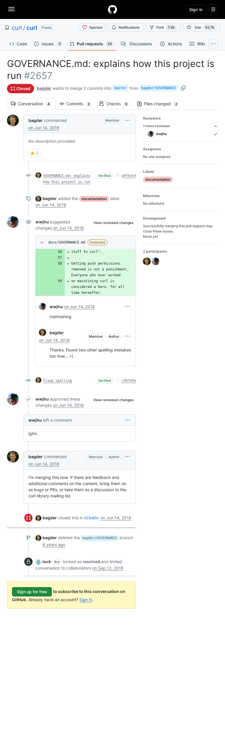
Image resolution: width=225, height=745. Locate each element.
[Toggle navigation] (11, 9)
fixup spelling (57, 381)
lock (46, 561)
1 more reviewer (156, 126)
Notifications (129, 27)
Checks (119, 103)
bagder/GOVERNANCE (158, 88)
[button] (127, 120)
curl (17, 27)
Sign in (85, 599)
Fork (165, 27)
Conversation (37, 103)
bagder (44, 88)
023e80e (91, 518)
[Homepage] (112, 9)
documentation (94, 198)
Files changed (163, 103)
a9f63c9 (129, 176)
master (120, 88)
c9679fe (129, 381)
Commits (81, 103)
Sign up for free (32, 591)
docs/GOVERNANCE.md (66, 242)
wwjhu (42, 221)
